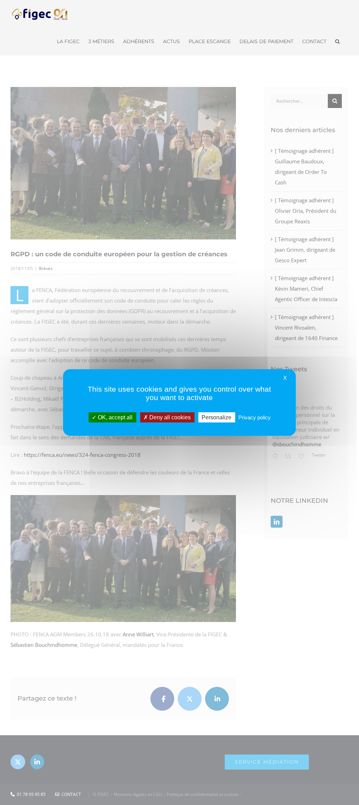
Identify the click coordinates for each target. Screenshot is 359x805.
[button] (337, 40)
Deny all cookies (169, 417)
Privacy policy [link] (254, 417)
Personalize (216, 417)
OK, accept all (114, 417)
